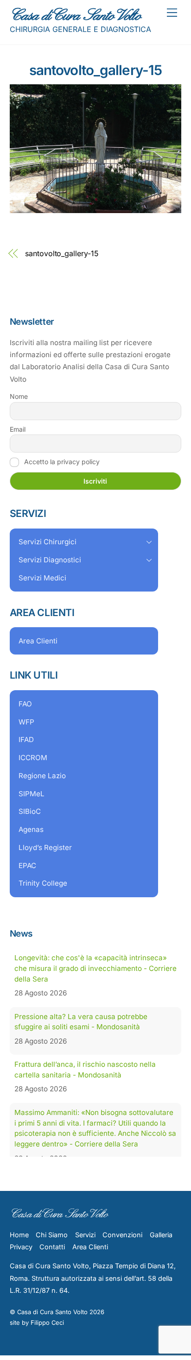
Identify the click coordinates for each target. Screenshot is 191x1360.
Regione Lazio (42, 775)
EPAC (27, 865)
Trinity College (43, 883)
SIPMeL (32, 793)
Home (19, 1250)
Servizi (85, 1250)
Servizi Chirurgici (47, 541)
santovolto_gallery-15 (95, 70)
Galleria (161, 1250)
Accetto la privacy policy (61, 462)
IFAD (26, 739)
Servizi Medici (42, 577)
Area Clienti (38, 640)
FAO (25, 703)
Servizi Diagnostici (50, 559)
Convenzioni (122, 1250)
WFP (26, 722)
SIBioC (30, 811)
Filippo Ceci (47, 1337)
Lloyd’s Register (45, 847)
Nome (19, 396)
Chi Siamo (52, 1250)
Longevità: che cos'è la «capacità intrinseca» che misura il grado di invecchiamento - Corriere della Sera (95, 968)
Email (17, 429)
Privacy (21, 1262)
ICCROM (33, 757)
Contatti (52, 1262)
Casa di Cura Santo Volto (52, 1327)
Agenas (31, 829)
